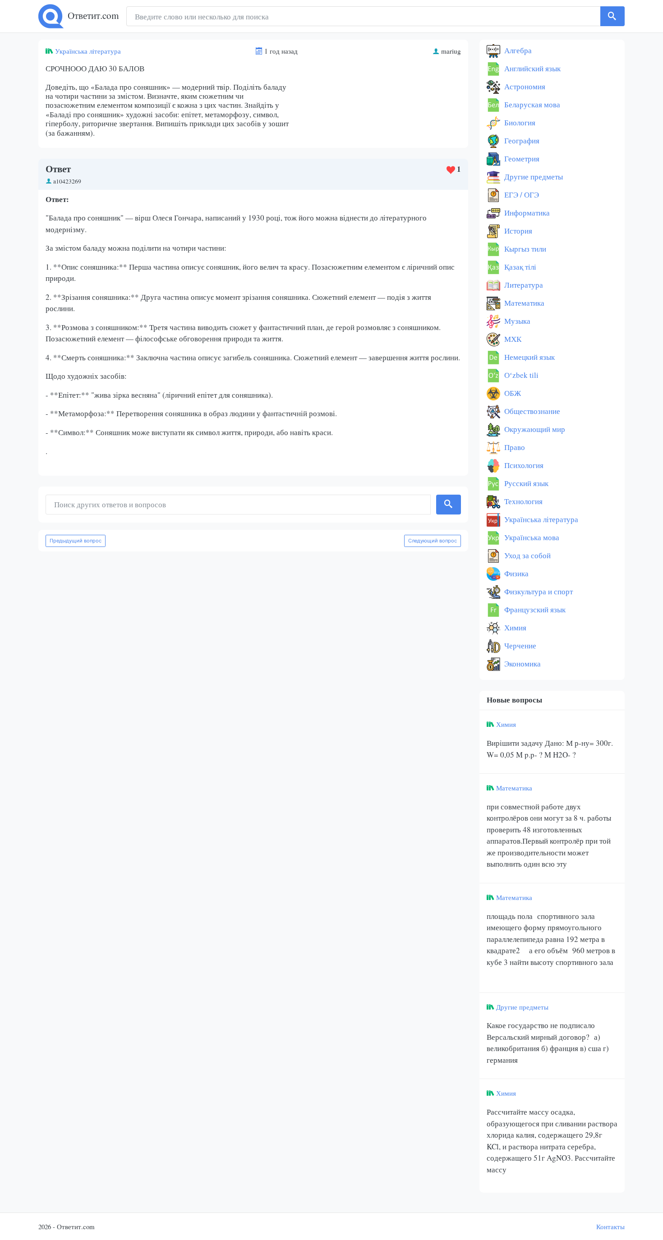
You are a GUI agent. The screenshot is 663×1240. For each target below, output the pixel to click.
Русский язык (525, 483)
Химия (514, 627)
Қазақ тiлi (519, 267)
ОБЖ (511, 393)
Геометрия (520, 158)
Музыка (516, 321)
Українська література (88, 50)
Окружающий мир (533, 429)
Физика (515, 573)
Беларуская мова (531, 104)
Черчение (519, 645)
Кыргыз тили (524, 248)
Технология (522, 501)
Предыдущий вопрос (75, 540)
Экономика (521, 663)
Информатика (526, 212)
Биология (518, 122)
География (520, 140)
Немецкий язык (528, 357)
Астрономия (523, 86)
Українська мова (530, 537)
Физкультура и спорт (537, 591)
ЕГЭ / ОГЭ (520, 194)
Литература (522, 285)
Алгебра (517, 50)
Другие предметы (532, 176)
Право (513, 447)
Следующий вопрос (432, 540)
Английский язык (531, 68)
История (517, 230)
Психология (522, 465)
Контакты (610, 1226)
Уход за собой (526, 555)
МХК (511, 339)
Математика (523, 303)
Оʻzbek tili (520, 375)
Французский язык (534, 609)
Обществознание (531, 411)
